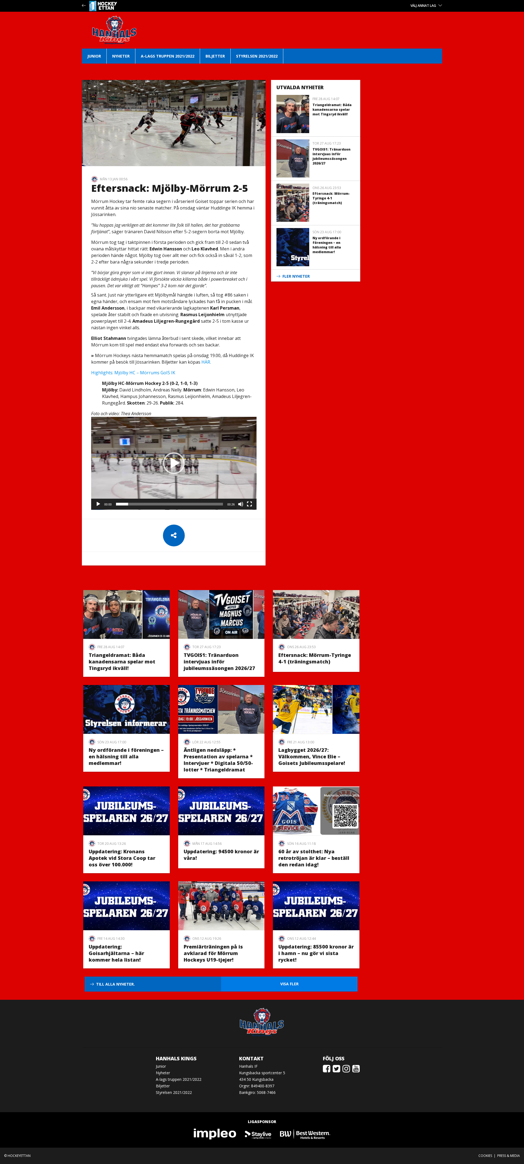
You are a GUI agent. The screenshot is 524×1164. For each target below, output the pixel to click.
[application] (174, 463)
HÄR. (206, 362)
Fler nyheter (296, 276)
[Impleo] (215, 1133)
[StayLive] (258, 1133)
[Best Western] (305, 1133)
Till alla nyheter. (115, 984)
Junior (94, 56)
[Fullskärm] (249, 504)
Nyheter (121, 56)
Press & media (508, 1155)
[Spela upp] (98, 504)
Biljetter (215, 56)
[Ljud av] (240, 504)
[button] (174, 463)
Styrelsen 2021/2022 (257, 56)
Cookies (485, 1155)
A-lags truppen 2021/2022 (167, 56)
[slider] (169, 504)
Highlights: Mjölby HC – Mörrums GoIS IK (133, 373)
